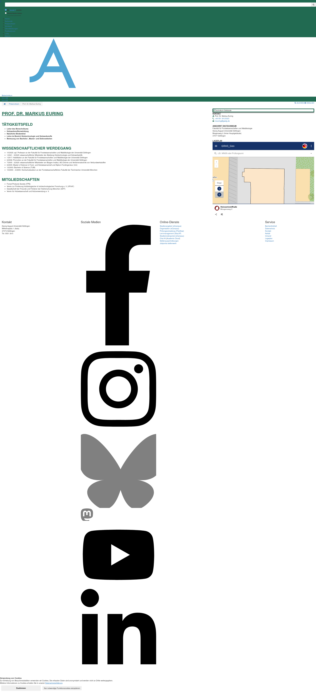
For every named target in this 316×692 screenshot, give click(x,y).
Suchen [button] (300, 103)
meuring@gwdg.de (222, 121)
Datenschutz (270, 228)
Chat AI (163, 238)
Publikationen (10, 31)
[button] (5, 98)
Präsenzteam (10, 23)
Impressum (269, 241)
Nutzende (8, 21)
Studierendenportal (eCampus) (172, 236)
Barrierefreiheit (271, 226)
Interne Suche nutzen (14, 13)
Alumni (7, 36)
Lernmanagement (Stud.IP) (170, 233)
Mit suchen (14, 10)
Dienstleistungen (11, 28)
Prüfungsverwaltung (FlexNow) (172, 231)
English (310, 103)
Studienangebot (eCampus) (170, 226)
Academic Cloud (173, 238)
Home (7, 18)
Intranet (268, 236)
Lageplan (268, 238)
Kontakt (268, 231)
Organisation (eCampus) (169, 228)
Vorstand (8, 26)
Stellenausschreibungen (169, 241)
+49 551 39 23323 (222, 118)
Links (7, 33)
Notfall (267, 233)
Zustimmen (21, 688)
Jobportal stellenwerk (168, 243)
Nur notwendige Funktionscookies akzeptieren (62, 688)
